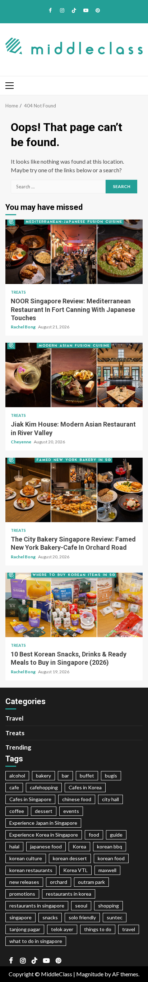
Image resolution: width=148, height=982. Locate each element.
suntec (114, 917)
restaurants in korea (68, 894)
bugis (111, 775)
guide (116, 835)
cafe (14, 787)
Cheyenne (21, 441)
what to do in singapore (35, 941)
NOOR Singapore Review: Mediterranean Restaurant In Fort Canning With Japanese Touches (74, 252)
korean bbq (109, 846)
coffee (16, 811)
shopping (108, 905)
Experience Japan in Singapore (43, 823)
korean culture (25, 858)
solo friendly (82, 917)
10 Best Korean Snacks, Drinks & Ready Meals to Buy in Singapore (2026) (74, 605)
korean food (111, 858)
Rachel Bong (23, 326)
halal (14, 846)
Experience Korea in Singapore (43, 835)
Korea (79, 846)
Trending (18, 747)
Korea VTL (75, 870)
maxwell (107, 870)
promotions (22, 894)
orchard (58, 882)
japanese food (46, 846)
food (94, 835)
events (71, 811)
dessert (43, 811)
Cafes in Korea (85, 787)
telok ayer (62, 929)
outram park (91, 882)
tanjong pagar (24, 929)
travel (128, 929)
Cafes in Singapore (30, 799)
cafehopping (44, 787)
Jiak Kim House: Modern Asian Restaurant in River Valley (74, 375)
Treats (18, 292)
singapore (20, 917)
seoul (81, 905)
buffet (87, 775)
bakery (43, 775)
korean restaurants (30, 870)
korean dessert (70, 858)
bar (65, 775)
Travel (14, 718)
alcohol (17, 775)
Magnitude (89, 974)
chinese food (76, 799)
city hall (110, 799)
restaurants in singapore (36, 905)
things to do (97, 929)
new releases (24, 882)
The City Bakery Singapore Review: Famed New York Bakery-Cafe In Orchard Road (74, 490)
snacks (50, 917)
